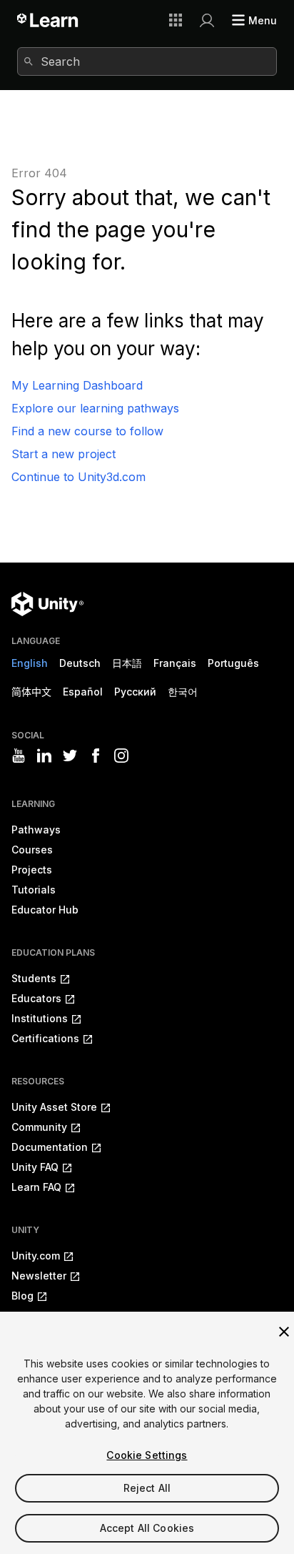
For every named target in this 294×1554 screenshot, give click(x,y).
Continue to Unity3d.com (78, 477)
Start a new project (63, 454)
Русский (135, 692)
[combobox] (147, 61)
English (29, 663)
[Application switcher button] (175, 20)
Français (174, 663)
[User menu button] (207, 20)
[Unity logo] (47, 604)
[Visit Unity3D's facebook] (95, 755)
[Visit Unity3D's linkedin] (44, 755)
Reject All (147, 1488)
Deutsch (80, 663)
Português (233, 663)
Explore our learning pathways (95, 408)
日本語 (127, 663)
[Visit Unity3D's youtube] (18, 755)
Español (83, 692)
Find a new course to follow (87, 431)
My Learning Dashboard (77, 385)
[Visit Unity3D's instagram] (121, 755)
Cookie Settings (146, 1455)
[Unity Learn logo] (48, 20)
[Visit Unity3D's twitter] (70, 755)
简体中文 (31, 692)
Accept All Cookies (147, 1528)
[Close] (284, 1331)
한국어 (183, 692)
